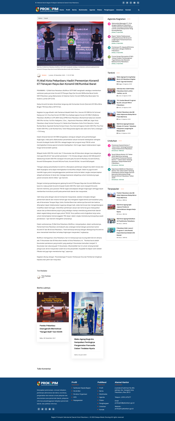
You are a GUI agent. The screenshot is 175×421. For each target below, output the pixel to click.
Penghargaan (109, 10)
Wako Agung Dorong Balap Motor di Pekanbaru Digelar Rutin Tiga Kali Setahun (126, 79)
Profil (68, 10)
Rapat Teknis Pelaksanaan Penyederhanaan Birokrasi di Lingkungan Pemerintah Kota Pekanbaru (122, 38)
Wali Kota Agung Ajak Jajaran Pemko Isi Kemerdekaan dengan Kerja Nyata (126, 208)
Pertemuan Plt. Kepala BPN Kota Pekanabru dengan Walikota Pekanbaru (123, 48)
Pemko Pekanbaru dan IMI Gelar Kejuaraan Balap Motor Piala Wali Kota (127, 114)
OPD (75, 397)
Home (62, 10)
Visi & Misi (76, 391)
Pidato (99, 10)
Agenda (92, 10)
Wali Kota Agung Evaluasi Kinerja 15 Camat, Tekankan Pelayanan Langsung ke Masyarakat (126, 127)
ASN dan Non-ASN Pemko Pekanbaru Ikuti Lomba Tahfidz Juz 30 (125, 91)
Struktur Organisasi (80, 394)
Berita (74, 10)
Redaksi (44, 75)
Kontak (128, 10)
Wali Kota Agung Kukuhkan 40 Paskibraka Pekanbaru (126, 220)
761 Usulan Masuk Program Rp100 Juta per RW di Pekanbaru (126, 103)
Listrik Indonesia (42, 264)
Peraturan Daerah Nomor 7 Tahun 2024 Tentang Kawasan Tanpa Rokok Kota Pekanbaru (122, 146)
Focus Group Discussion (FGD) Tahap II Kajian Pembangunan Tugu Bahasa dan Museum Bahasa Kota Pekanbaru (122, 59)
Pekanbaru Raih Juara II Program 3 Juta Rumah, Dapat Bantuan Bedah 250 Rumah (126, 231)
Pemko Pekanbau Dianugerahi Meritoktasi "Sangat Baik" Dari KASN (51, 329)
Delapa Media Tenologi (103, 417)
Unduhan (119, 10)
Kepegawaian (78, 400)
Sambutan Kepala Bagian (82, 388)
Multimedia (83, 10)
